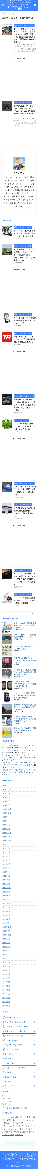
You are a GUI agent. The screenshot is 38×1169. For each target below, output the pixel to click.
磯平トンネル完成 (19, 51)
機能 (17, 1117)
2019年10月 (6, 982)
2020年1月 (6, 970)
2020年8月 (6, 943)
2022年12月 (6, 833)
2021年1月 (6, 923)
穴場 (27, 51)
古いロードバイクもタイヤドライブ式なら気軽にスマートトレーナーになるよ (24, 233)
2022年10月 (6, 840)
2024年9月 (6, 793)
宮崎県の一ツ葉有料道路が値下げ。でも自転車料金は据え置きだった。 (25, 707)
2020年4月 (6, 958)
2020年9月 (6, 939)
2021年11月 (6, 884)
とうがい (19, 1134)
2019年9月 (6, 986)
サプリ (10, 1129)
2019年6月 (6, 998)
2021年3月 (6, 915)
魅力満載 (32, 51)
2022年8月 (6, 848)
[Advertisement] (19, 78)
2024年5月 (6, 801)
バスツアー (20, 1129)
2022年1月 (6, 876)
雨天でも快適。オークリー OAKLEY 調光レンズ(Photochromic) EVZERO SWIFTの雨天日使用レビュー (25, 111)
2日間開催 (29, 44)
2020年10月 (6, 935)
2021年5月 (6, 907)
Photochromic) (25, 121)
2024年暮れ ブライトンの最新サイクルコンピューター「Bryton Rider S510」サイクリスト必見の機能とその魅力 (25, 254)
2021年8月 (6, 895)
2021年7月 (6, 899)
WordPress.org (7, 1104)
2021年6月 (6, 903)
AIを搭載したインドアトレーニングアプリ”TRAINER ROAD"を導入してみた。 (24, 339)
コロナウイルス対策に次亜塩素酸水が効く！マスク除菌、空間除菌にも (25, 625)
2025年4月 (6, 785)
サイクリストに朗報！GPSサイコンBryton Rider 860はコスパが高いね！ (25, 695)
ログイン (5, 1096)
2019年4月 (6, 1006)
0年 (9, 14)
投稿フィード (7, 1099)
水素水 (29, 1117)
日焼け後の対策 (11, 1131)
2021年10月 (6, 888)
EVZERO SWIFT (30, 119)
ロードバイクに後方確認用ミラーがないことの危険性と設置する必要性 (24, 600)
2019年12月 (6, 974)
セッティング (8, 1117)
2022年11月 (6, 837)
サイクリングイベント (27, 46)
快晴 (23, 123)
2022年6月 (6, 856)
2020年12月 (6, 927)
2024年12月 (6, 789)
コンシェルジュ (26, 1120)
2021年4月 (6, 911)
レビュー (18, 123)
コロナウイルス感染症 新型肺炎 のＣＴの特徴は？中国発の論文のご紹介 (25, 672)
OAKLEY (16, 121)
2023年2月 (6, 829)
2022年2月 (6, 872)
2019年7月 (6, 994)
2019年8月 (6, 990)
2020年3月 (6, 962)
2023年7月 (6, 817)
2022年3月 (6, 868)
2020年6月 (6, 951)
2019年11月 (6, 978)
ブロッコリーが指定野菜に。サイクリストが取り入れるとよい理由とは (24, 426)
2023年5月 (6, 821)
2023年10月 (6, 813)
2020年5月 (6, 954)
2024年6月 (6, 797)
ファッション (27, 1123)
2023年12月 (6, 809)
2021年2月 (6, 919)
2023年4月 (6, 825)
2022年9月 (6, 844)
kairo (15, 1120)
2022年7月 (6, 852)
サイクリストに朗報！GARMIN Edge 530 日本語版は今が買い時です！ (25, 683)
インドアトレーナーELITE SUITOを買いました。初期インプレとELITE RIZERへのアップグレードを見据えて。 (24, 578)
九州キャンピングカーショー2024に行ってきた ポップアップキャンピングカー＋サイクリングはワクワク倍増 (24, 404)
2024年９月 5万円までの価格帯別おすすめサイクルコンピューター (25, 320)
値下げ (9, 1120)
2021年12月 (6, 880)
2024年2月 (6, 805)
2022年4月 (6, 864)
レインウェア (25, 1126)
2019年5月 (6, 1002)
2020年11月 (6, 931)
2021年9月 (6, 892)
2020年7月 (6, 947)
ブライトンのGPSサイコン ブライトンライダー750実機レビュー (25, 660)
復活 (34, 49)
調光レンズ (29, 123)
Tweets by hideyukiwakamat (14, 1108)
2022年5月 (6, 860)
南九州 (30, 49)
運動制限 (24, 1131)
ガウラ (23, 1117)
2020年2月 (6, 966)
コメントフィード (8, 1101)
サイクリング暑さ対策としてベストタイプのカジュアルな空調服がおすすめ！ (25, 718)
